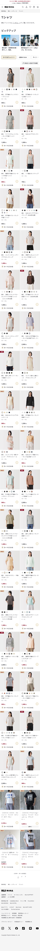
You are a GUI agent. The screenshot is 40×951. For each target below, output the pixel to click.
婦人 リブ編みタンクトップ (30, 175)
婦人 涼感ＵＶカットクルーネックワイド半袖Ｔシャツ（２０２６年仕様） (9, 298)
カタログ (11, 907)
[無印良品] (7, 891)
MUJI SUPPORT (29, 894)
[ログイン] (26, 6)
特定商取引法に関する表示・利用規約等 (11, 917)
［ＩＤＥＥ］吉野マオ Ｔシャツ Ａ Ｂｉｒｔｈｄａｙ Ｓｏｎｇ (9, 856)
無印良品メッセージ (23, 913)
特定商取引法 (28, 921)
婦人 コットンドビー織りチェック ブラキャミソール (9, 457)
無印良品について (5, 915)
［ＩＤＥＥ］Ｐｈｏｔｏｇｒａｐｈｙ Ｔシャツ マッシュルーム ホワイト (30, 856)
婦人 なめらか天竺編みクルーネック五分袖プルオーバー (30, 338)
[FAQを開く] (34, 6)
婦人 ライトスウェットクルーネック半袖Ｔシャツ (9, 136)
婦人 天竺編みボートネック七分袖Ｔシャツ (30, 96)
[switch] (16, 102)
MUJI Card (18, 907)
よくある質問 (11, 897)
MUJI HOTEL (13, 903)
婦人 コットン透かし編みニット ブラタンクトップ (30, 378)
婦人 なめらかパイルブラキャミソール (9, 417)
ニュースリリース (5, 913)
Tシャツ (21, 11)
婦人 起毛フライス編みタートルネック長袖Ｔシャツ (30, 738)
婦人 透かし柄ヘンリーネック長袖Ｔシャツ (9, 378)
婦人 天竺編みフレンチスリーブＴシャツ (9, 96)
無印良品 (3, 11)
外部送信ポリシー (18, 921)
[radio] (2, 89)
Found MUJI (31, 901)
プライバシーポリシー (7, 921)
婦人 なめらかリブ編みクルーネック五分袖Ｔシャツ (30, 457)
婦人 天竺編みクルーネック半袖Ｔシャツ (9, 217)
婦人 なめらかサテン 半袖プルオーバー (9, 577)
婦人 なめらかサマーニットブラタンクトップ (30, 617)
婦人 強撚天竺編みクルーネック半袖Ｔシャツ (9, 176)
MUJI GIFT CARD (27, 907)
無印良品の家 (4, 901)
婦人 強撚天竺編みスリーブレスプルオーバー (30, 659)
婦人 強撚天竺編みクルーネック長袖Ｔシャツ (30, 577)
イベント (10, 894)
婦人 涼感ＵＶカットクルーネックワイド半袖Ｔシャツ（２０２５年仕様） (9, 618)
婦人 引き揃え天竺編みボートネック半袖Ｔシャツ (9, 738)
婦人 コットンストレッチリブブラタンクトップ (9, 257)
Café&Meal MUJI (14, 901)
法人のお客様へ (5, 909)
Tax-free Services (15, 909)
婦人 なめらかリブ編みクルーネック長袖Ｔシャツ (30, 698)
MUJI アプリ (4, 907)
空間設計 (3, 897)
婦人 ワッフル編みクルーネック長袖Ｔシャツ (30, 496)
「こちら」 (15, 23)
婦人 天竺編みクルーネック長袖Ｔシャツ (30, 417)
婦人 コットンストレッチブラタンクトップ (9, 338)
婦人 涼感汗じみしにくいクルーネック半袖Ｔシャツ (30, 257)
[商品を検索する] (23, 6)
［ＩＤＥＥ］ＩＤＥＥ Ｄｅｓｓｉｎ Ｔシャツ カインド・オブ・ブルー (9, 816)
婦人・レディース (12, 11)
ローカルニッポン (18, 894)
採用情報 (14, 913)
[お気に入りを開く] (30, 6)
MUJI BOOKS (4, 903)
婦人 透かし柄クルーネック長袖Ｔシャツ (30, 536)
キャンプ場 (23, 901)
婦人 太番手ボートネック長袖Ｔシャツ (9, 659)
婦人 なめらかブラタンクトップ (30, 136)
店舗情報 (3, 894)
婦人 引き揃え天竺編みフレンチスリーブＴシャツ (9, 496)
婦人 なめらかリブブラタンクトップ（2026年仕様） (30, 215)
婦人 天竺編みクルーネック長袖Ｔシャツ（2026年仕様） (30, 297)
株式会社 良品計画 (17, 915)
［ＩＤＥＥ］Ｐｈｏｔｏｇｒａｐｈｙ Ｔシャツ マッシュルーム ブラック (30, 816)
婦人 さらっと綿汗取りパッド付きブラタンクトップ (9, 777)
